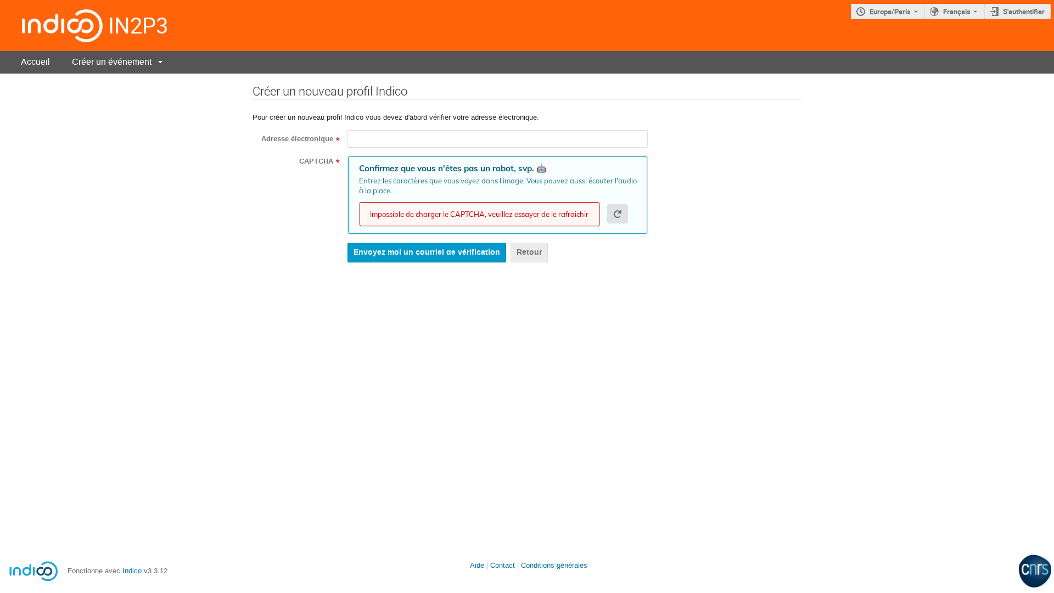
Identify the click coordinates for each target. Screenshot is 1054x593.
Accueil (35, 62)
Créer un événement (112, 62)
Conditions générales (554, 565)
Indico (132, 570)
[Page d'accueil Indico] (51, 25)
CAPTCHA (316, 161)
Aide (477, 565)
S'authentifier (1024, 11)
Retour (529, 252)
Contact (502, 565)
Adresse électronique (297, 139)
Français (957, 11)
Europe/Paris (890, 11)
